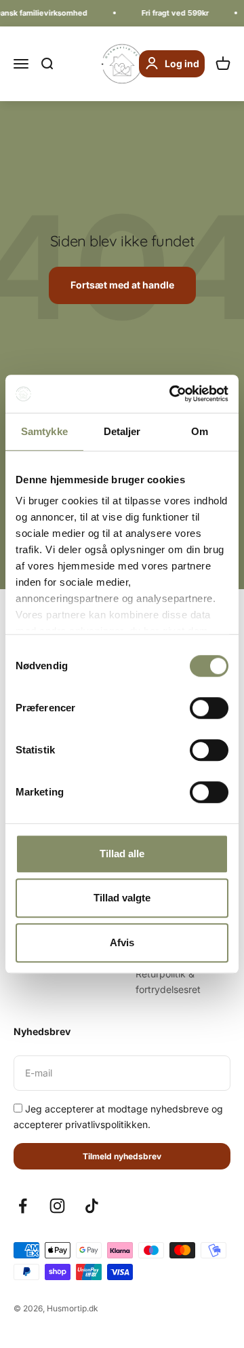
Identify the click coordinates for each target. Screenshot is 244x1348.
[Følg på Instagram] (57, 1206)
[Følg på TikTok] (92, 1206)
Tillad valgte (122, 897)
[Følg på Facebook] (23, 1206)
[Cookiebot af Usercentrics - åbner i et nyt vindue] (172, 393)
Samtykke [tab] (44, 431)
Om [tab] (199, 431)
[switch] (209, 708)
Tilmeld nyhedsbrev (122, 1156)
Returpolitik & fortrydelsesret (168, 981)
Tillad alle (122, 853)
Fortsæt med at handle (122, 285)
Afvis (122, 942)
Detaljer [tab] (122, 431)
